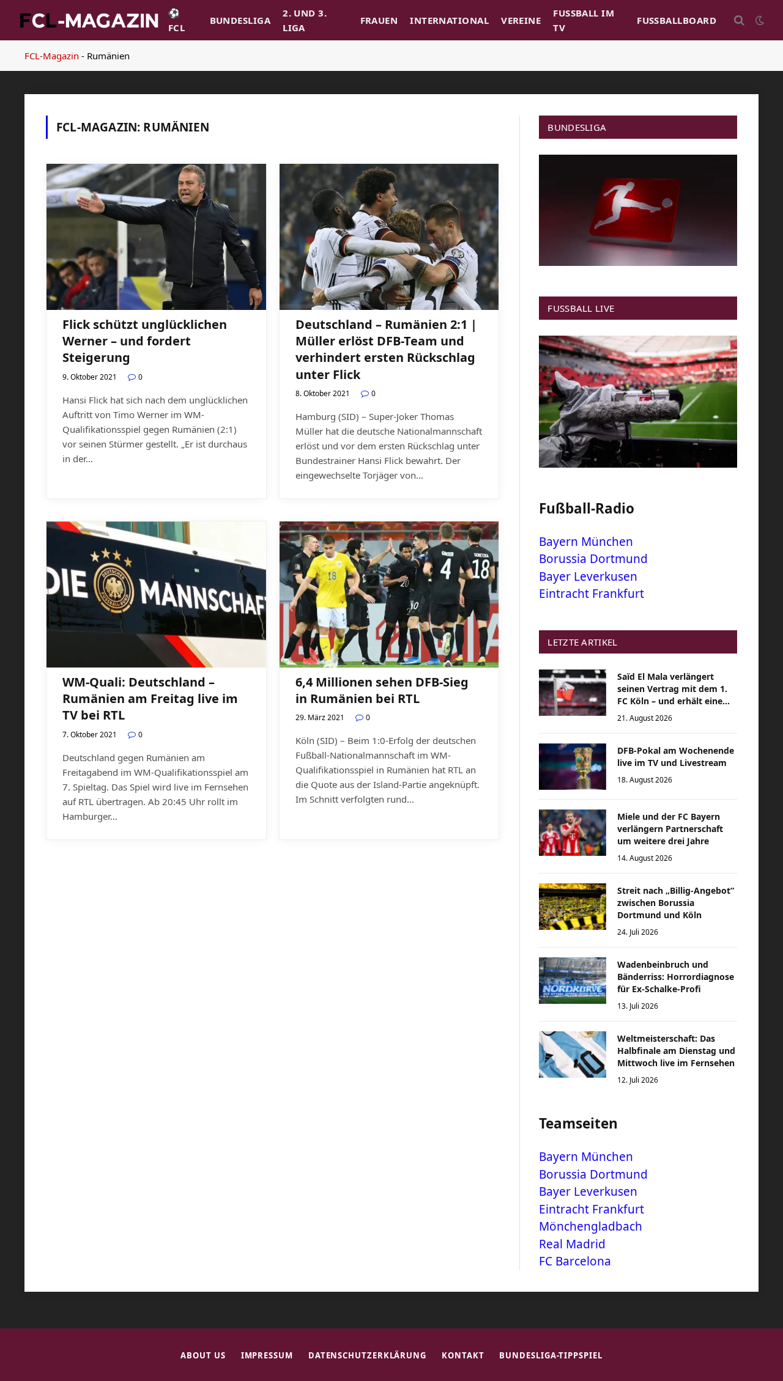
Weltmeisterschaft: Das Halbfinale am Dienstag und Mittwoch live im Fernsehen (676, 1051)
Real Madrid (572, 1244)
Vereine (521, 20)
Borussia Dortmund (593, 559)
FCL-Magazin (51, 56)
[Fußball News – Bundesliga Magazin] (88, 20)
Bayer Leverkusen (588, 576)
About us (202, 1355)
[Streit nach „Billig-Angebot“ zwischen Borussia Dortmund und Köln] (572, 906)
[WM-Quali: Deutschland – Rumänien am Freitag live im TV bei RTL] (156, 594)
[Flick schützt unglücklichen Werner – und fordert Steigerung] (156, 237)
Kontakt (463, 1355)
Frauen (379, 20)
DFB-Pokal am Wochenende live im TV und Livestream (675, 756)
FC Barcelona (575, 1261)
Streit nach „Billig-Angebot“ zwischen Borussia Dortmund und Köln (675, 903)
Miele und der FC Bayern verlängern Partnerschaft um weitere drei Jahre (670, 829)
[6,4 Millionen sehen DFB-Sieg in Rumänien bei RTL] (389, 594)
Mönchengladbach (590, 1226)
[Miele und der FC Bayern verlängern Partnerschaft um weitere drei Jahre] (572, 832)
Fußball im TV (583, 20)
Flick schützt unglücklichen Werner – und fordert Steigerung (144, 341)
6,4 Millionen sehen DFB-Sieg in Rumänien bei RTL (382, 690)
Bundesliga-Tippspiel (550, 1355)
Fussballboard (676, 20)
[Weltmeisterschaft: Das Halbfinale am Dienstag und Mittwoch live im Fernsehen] (572, 1054)
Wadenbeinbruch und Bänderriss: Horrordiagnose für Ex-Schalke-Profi (675, 977)
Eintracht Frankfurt (591, 594)
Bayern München (586, 542)
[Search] (739, 20)
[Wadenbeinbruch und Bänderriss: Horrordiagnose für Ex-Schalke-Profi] (572, 980)
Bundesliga (240, 20)
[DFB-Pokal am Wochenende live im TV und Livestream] (572, 766)
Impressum (267, 1355)
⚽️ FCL (176, 20)
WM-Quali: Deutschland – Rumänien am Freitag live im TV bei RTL (150, 698)
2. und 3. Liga (305, 20)
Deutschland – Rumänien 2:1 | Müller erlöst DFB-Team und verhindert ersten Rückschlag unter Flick (386, 349)
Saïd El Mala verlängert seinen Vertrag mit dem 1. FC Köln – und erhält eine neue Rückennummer (672, 689)
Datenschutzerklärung (367, 1355)
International (449, 20)
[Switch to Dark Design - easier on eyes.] (758, 20)
